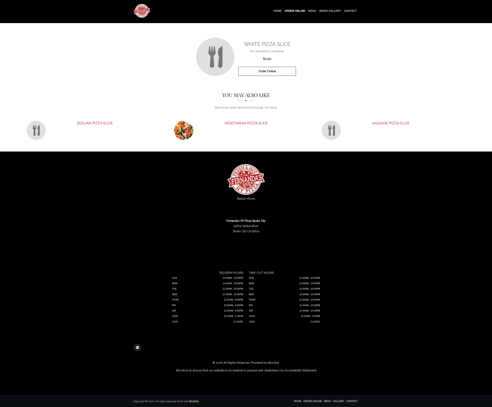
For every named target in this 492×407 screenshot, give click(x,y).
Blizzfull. (194, 401)
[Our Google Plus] (137, 347)
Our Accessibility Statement (297, 370)
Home (277, 10)
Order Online (295, 10)
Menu (312, 10)
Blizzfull (273, 362)
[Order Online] (215, 57)
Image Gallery (330, 10)
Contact (350, 10)
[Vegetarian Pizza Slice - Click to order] (184, 130)
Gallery (338, 401)
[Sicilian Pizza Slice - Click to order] (37, 130)
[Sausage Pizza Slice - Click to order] (332, 130)
